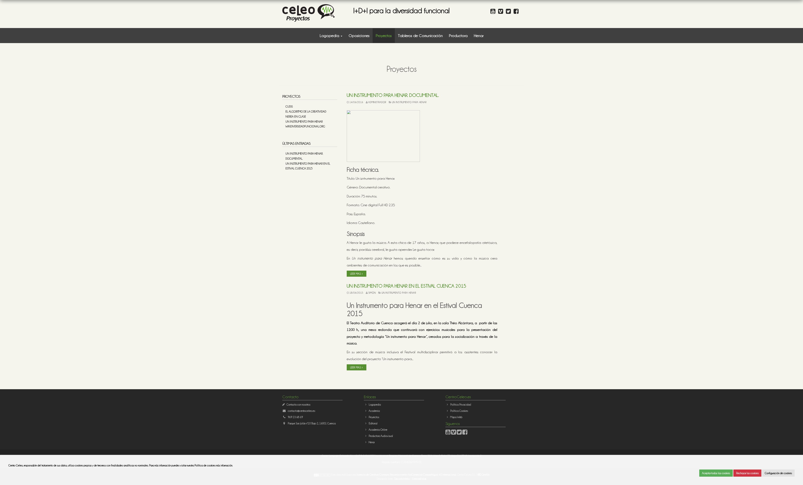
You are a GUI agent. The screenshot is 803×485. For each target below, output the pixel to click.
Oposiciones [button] (359, 35)
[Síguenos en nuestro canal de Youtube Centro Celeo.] (493, 12)
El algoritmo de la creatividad (305, 111)
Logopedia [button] (330, 35)
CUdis (289, 106)
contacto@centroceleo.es (301, 410)
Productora (458, 35)
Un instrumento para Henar (304, 121)
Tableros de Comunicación (420, 35)
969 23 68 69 (295, 416)
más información (224, 465)
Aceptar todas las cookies (716, 473)
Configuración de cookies (778, 473)
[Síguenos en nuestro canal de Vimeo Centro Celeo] (501, 12)
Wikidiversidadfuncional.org (305, 126)
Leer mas (356, 273)
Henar (478, 35)
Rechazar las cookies (747, 473)
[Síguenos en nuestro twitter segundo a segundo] (509, 12)
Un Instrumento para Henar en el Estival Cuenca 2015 (406, 285)
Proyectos (384, 35)
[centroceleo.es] (308, 12)
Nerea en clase (295, 116)
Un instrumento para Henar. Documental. (393, 95)
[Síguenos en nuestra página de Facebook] (517, 12)
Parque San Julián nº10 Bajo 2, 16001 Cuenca (312, 423)
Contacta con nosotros (298, 404)
